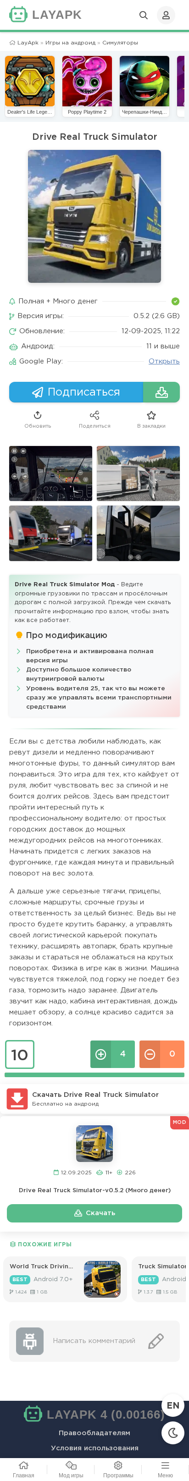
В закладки (151, 426)
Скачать (100, 1213)
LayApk (28, 42)
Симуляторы (120, 42)
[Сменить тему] (172, 1432)
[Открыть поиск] (143, 15)
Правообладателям (94, 1433)
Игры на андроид (70, 42)
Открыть (164, 361)
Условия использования (95, 1448)
